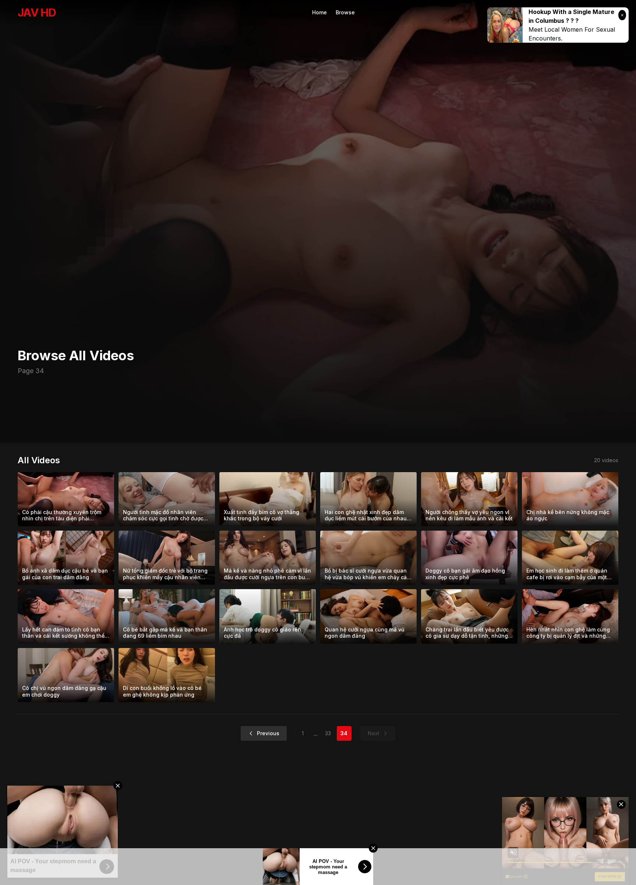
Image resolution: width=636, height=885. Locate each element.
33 (328, 733)
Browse (345, 12)
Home (319, 12)
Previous (268, 733)
